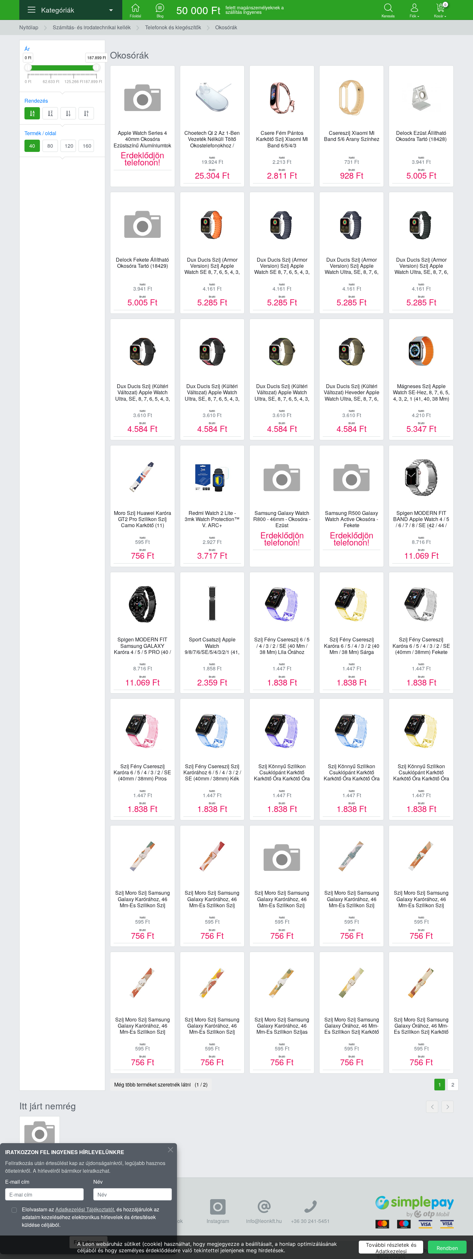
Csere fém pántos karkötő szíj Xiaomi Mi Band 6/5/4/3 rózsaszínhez (282, 139)
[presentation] (432, 1107)
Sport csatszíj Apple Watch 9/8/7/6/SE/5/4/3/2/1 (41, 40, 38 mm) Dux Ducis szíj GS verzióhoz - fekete (212, 646)
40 (32, 145)
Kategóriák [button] (57, 9)
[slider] (28, 67)
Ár (27, 48)
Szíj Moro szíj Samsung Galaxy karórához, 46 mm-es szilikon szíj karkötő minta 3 (421, 899)
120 (69, 145)
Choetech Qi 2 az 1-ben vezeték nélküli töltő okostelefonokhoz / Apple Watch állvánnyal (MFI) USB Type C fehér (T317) (212, 139)
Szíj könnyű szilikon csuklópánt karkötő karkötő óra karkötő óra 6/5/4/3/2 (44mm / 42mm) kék (351, 772)
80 (50, 145)
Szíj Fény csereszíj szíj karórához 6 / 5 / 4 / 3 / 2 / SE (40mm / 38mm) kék (212, 772)
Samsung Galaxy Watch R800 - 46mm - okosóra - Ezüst (282, 519)
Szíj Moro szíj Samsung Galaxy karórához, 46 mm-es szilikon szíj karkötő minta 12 (212, 899)
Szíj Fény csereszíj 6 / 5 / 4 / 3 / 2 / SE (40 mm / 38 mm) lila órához (282, 645)
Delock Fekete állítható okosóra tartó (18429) (142, 262)
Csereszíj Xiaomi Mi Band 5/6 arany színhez (351, 136)
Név (98, 1181)
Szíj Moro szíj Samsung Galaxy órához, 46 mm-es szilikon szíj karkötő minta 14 (351, 1026)
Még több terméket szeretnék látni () (161, 1084)
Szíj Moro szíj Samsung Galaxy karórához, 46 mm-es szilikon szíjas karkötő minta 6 (282, 1026)
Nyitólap (28, 27)
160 (87, 145)
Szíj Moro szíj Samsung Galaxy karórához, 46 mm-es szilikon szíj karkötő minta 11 (142, 899)
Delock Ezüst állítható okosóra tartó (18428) (421, 136)
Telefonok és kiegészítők (173, 27)
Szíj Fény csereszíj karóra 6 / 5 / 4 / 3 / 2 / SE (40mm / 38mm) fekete (421, 645)
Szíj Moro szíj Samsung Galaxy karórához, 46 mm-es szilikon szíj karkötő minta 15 (282, 899)
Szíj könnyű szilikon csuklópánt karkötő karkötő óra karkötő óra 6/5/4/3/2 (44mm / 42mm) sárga (421, 772)
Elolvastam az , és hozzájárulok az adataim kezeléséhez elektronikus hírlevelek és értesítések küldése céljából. (90, 1217)
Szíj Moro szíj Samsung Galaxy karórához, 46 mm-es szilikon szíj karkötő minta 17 (351, 899)
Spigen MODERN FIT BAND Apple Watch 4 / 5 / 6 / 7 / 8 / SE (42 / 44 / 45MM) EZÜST (421, 519)
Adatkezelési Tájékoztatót (84, 1209)
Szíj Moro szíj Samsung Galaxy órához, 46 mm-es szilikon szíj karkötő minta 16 (421, 1026)
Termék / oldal (40, 133)
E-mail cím (17, 1181)
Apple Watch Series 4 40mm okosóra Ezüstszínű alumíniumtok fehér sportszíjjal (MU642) (142, 139)
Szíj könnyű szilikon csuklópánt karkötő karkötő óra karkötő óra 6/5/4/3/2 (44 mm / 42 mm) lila (282, 772)
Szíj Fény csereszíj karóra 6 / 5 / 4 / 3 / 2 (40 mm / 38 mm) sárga (351, 645)
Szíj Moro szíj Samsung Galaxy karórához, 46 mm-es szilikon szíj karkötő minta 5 (142, 1026)
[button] (414, 10)
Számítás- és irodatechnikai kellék (92, 27)
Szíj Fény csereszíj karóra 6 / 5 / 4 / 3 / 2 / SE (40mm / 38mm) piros (142, 772)
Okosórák (226, 27)
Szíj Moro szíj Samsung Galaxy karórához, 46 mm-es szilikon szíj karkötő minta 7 (212, 1026)
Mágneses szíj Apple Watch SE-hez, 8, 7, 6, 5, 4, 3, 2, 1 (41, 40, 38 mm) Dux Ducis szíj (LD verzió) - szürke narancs (421, 392)
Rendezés (36, 100)
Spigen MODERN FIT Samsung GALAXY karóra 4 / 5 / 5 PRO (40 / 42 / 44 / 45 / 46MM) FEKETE (142, 646)
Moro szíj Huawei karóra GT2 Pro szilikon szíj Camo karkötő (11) (142, 519)
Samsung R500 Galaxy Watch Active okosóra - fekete (351, 519)
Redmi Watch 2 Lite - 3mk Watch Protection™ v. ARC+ (212, 519)
